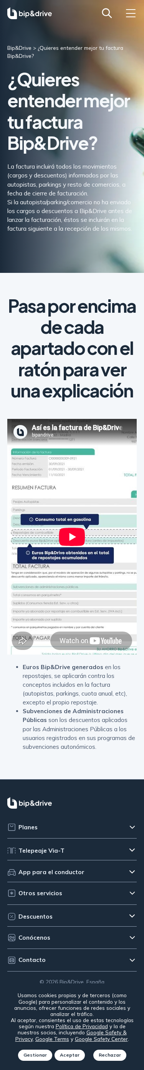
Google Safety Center (101, 1039)
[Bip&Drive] (29, 13)
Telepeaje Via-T (41, 850)
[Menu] (131, 13)
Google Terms (52, 1039)
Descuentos (35, 916)
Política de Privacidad (82, 1026)
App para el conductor (51, 872)
